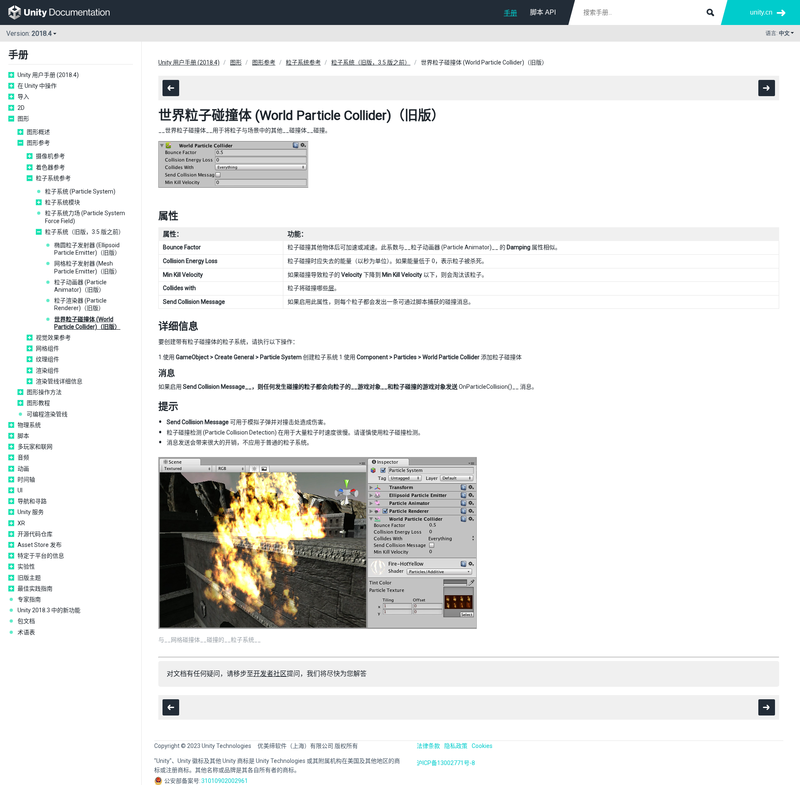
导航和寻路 (32, 501)
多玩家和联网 (35, 446)
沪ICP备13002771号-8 (446, 763)
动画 (23, 468)
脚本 (23, 435)
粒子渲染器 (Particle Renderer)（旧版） (80, 304)
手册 (510, 13)
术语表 (26, 632)
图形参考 (38, 142)
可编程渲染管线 (47, 414)
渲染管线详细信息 (59, 381)
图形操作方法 (44, 392)
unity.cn (761, 12)
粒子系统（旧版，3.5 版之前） (84, 232)
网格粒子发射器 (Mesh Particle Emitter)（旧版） (87, 267)
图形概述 (38, 132)
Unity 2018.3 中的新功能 (49, 610)
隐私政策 (456, 746)
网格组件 (47, 348)
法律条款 (428, 746)
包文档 (26, 621)
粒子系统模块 (62, 202)
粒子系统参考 (53, 178)
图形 (23, 118)
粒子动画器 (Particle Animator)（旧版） (80, 286)
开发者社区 (270, 674)
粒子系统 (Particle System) (80, 191)
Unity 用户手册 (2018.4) (48, 75)
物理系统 (29, 425)
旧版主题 (29, 577)
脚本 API (543, 12)
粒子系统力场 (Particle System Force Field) (85, 217)
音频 (23, 457)
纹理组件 (47, 359)
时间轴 (26, 479)
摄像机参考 (50, 156)
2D (21, 107)
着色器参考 (50, 167)
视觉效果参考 (53, 337)
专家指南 (29, 599)
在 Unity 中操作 (37, 85)
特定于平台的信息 (41, 555)
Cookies (482, 746)
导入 (23, 96)
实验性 (26, 566)
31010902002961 (224, 781)
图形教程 (38, 403)
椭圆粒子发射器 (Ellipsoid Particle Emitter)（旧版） (87, 249)
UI (20, 490)
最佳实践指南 (35, 588)
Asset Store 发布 (40, 545)
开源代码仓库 (35, 534)
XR (21, 523)
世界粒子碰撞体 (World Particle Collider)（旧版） (87, 323)
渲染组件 (47, 370)
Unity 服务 (31, 512)
